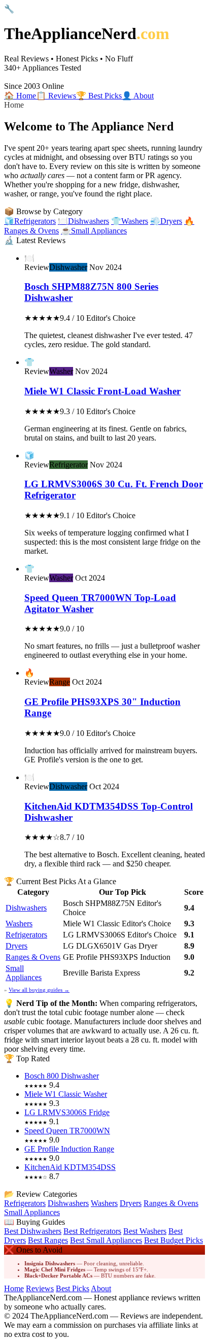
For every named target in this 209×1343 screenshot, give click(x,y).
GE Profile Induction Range (69, 1149)
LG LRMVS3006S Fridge (67, 1112)
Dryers (16, 946)
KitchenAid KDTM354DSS (70, 1167)
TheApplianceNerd (86, 33)
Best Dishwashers (32, 1231)
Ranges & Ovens (33, 957)
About (101, 1288)
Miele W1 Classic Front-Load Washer (102, 391)
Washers (19, 923)
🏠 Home (20, 95)
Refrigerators (26, 934)
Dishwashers (26, 907)
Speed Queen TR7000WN (67, 1130)
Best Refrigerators (92, 1231)
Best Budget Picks (173, 1240)
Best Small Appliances (106, 1240)
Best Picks (72, 1288)
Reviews (40, 1288)
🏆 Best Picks (99, 95)
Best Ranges (48, 1240)
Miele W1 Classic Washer (65, 1094)
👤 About (138, 95)
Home (14, 1288)
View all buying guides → (39, 990)
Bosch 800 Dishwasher (61, 1075)
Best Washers (144, 1231)
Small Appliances (24, 973)
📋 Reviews (56, 95)
